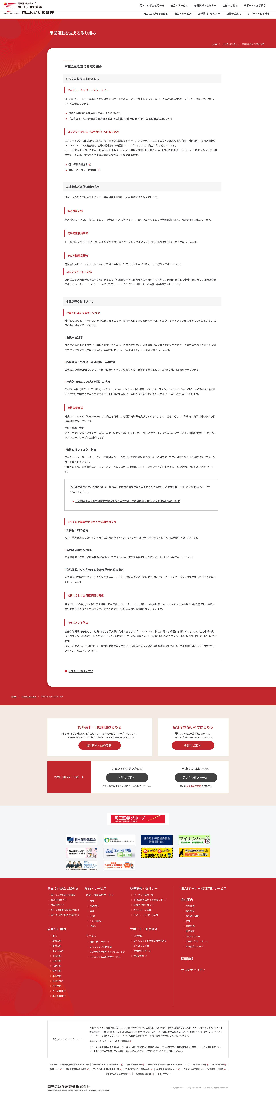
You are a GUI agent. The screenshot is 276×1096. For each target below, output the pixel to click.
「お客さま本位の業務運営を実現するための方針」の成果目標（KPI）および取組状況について (120, 118)
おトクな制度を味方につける (65, 909)
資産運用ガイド (58, 899)
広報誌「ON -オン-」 (144, 904)
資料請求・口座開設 (98, 745)
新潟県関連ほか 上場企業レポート (150, 899)
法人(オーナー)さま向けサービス (203, 888)
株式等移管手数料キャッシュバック (107, 951)
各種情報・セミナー (209, 13)
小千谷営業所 (59, 996)
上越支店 (56, 955)
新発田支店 (58, 980)
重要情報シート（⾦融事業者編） (106, 1064)
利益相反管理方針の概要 (76, 1069)
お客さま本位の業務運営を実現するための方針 (94, 113)
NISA (92, 916)
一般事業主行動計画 (142, 1073)
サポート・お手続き (259, 13)
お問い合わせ (140, 955)
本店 (54, 935)
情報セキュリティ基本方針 (83, 170)
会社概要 (190, 905)
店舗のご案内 (233, 13)
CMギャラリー (193, 936)
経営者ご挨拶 (192, 916)
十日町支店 (58, 950)
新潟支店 (56, 940)
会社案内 (187, 899)
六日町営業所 (59, 990)
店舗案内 (190, 926)
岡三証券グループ (194, 946)
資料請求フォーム (142, 950)
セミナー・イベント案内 (146, 914)
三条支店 (56, 960)
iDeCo (93, 926)
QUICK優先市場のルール (166, 1069)
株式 (92, 900)
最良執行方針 (218, 1064)
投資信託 (94, 905)
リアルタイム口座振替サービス (105, 956)
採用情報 (187, 958)
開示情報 (190, 931)
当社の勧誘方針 (199, 1064)
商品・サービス (182, 13)
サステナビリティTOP (81, 671)
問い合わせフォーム (195, 777)
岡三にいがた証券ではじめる (65, 914)
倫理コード (54, 1069)
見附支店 (56, 965)
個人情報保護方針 (78, 164)
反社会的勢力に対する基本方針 (106, 1069)
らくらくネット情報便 (101, 946)
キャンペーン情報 (142, 909)
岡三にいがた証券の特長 (63, 894)
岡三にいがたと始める (155, 13)
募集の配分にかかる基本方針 (137, 1069)
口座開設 (138, 935)
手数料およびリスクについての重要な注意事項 (109, 1041)
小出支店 (56, 975)
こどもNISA (96, 921)
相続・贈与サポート (100, 941)
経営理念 (190, 911)
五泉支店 (56, 985)
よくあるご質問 (193, 785)
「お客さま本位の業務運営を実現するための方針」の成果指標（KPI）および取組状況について (127, 501)
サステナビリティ (193, 970)
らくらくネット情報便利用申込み (150, 940)
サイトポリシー (164, 1073)
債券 (92, 911)
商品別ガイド (57, 904)
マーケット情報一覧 (143, 894)
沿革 (188, 921)
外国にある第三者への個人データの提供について (168, 1064)
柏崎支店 (56, 945)
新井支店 (56, 970)
